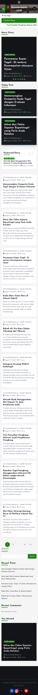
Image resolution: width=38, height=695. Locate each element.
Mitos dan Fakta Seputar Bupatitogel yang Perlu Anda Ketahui (17, 222)
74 (25, 544)
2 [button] (15, 79)
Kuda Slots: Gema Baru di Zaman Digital (16, 591)
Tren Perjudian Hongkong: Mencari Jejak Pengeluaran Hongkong (16, 437)
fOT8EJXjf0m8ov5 (14, 73)
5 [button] (22, 79)
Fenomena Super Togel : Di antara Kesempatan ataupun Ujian (17, 260)
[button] (29, 153)
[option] (19, 59)
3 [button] (18, 79)
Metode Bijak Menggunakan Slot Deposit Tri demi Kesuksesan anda (17, 402)
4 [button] (20, 79)
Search (5, 549)
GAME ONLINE (10, 54)
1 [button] (13, 79)
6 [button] (24, 79)
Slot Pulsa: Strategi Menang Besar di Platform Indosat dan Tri (18, 513)
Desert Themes (19, 685)
